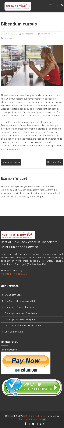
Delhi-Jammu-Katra (14, 331)
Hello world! (54, 162)
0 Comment (45, 34)
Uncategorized (9, 38)
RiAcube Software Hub (30, 419)
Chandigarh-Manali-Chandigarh (20, 319)
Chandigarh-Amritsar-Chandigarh (21, 313)
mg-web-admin (27, 34)
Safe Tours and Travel (34, 416)
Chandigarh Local (13, 295)
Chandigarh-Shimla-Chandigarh (20, 307)
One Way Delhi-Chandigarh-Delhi (20, 301)
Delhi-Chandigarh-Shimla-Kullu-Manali (23, 325)
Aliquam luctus (11, 162)
